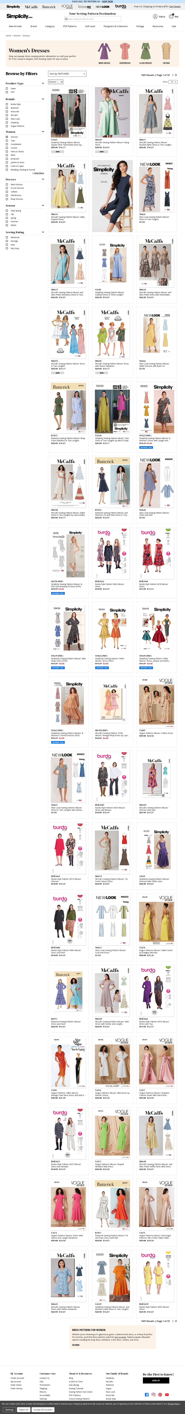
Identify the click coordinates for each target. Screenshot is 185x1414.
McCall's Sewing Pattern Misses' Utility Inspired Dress (68, 218)
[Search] (66, 19)
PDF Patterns (70, 26)
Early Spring (16, 210)
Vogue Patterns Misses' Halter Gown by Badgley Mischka (156, 951)
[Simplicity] (19, 16)
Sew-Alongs (74, 1385)
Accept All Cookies (43, 1409)
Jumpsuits (15, 158)
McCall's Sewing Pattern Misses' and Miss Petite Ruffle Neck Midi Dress (155, 1165)
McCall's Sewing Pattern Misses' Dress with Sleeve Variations (112, 365)
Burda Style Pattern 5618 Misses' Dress (153, 585)
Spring (13, 218)
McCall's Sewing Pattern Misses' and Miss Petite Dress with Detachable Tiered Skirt (155, 293)
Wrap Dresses (17, 199)
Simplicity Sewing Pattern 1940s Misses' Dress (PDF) (109, 659)
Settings (9, 1409)
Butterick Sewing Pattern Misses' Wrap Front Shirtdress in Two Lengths (68, 439)
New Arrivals (15, 26)
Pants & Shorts (17, 151)
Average (14, 241)
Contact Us (44, 1378)
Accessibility (45, 1395)
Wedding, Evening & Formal (23, 169)
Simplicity (15, 122)
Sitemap (43, 1398)
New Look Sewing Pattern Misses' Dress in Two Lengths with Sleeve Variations (66, 810)
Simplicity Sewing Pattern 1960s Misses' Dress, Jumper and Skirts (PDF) (154, 660)
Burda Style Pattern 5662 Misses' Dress (109, 585)
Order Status (16, 1385)
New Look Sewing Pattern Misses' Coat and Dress (110, 951)
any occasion (120, 1337)
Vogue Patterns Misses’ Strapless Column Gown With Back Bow (154, 1094)
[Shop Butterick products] (49, 6)
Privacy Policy (173, 1403)
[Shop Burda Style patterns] (121, 6)
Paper (13, 88)
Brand (33, 26)
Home (8, 35)
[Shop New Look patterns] (103, 6)
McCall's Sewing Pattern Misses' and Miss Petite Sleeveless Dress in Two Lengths (67, 293)
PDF (12, 92)
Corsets (14, 148)
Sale (174, 26)
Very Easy (15, 248)
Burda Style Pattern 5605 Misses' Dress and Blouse (110, 808)
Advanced (15, 237)
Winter (13, 225)
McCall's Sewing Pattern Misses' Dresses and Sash (153, 808)
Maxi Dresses (17, 184)
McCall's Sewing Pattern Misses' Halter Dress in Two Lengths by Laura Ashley (68, 514)
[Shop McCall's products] (31, 6)
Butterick (15, 108)
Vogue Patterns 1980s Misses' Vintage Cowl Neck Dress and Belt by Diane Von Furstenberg (68, 1095)
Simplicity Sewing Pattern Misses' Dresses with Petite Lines (154, 880)
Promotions (45, 1385)
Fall (12, 214)
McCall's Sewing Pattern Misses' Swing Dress (112, 143)
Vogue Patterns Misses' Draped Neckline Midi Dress (109, 1165)
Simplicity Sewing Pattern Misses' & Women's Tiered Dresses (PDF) (67, 734)
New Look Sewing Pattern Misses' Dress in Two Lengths (154, 218)
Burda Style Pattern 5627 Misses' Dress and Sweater (66, 1165)
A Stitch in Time (76, 1381)
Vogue (108, 1388)
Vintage (140, 26)
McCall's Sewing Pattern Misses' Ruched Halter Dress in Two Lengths (155, 143)
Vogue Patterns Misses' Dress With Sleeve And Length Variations (67, 1236)
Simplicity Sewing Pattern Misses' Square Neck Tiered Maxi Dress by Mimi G (66, 143)
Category (50, 26)
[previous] (173, 75)
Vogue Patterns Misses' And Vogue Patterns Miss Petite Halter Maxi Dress (155, 1237)
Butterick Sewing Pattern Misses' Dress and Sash (66, 1022)
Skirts (13, 155)
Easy (13, 244)
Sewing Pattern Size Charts (80, 1392)
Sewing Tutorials (76, 1388)
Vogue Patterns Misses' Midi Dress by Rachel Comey (112, 1094)
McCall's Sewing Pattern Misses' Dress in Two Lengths (68, 365)
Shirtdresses (16, 195)
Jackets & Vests (17, 162)
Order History (16, 1388)
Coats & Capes (17, 166)
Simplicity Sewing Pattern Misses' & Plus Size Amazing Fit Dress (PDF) (66, 585)
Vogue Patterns (17, 126)
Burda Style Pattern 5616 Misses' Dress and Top (154, 1022)
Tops (13, 140)
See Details (175, 6)
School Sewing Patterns (79, 1398)
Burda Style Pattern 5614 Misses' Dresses (66, 880)
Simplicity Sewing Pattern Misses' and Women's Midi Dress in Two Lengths (112, 1308)
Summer (14, 221)
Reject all (23, 1409)
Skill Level (90, 26)
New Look (15, 119)
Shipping (43, 1388)
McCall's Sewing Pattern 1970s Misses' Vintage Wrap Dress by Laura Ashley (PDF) (112, 735)
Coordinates (16, 144)
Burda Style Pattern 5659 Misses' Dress (154, 1308)
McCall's (14, 115)
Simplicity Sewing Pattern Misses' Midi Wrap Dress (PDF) (68, 659)
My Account (16, 1381)
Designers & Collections (116, 26)
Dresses (26, 35)
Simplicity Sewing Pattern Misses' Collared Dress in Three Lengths (109, 293)
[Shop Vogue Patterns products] (67, 6)
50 (172, 82)
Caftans (14, 191)
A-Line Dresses (17, 188)
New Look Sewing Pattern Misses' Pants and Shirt (154, 514)
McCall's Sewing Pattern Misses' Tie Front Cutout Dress (111, 880)
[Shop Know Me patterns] (85, 6)
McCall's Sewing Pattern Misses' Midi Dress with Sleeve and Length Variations (112, 1023)
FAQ (41, 1381)
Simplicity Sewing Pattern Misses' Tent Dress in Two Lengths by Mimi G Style (112, 439)
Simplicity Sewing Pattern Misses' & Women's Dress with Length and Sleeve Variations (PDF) (154, 439)
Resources (158, 26)
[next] (176, 75)
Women (17, 35)
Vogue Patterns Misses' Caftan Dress (156, 733)
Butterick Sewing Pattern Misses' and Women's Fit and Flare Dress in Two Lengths (111, 514)
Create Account (17, 1378)
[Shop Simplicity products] (13, 6)
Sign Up (156, 1380)
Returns (43, 1392)
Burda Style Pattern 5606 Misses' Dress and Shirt (66, 951)
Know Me (15, 111)
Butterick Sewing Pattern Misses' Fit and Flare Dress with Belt (111, 1236)
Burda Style (16, 104)
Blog (71, 1378)
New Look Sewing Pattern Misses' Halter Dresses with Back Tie (154, 365)
